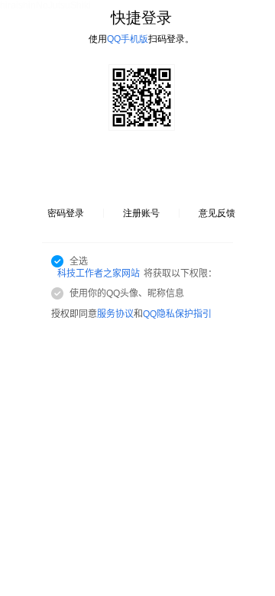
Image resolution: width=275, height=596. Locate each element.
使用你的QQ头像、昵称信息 (127, 293)
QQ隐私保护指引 (177, 314)
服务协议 (115, 314)
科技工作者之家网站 (98, 273)
